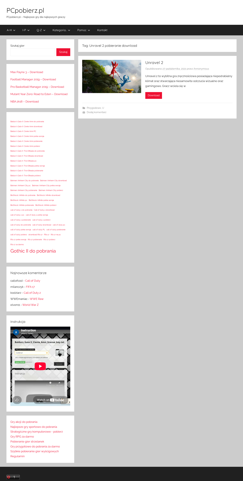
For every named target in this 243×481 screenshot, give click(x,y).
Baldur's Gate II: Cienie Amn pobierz (25, 146)
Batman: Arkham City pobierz (51, 190)
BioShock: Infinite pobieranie (22, 205)
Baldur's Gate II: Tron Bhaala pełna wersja (27, 166)
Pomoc (81, 30)
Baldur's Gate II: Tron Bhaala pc (23, 161)
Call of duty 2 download (44, 210)
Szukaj (63, 52)
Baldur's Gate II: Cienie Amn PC (23, 131)
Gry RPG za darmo (22, 436)
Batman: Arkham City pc (20, 185)
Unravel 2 (154, 62)
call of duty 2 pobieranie (20, 220)
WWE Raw (37, 299)
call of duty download (41, 225)
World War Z (30, 304)
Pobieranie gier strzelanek (27, 441)
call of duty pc (59, 225)
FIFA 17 (30, 286)
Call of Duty (32, 280)
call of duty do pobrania (20, 225)
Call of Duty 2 (32, 292)
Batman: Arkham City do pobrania (24, 180)
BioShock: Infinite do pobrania (22, 195)
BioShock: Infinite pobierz (45, 205)
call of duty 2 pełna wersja (37, 215)
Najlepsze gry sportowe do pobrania (33, 426)
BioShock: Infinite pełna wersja (41, 200)
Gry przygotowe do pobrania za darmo (35, 446)
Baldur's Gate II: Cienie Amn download (26, 126)
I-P (24, 30)
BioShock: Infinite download (48, 195)
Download (154, 95)
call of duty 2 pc (17, 215)
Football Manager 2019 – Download (33, 79)
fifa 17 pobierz (49, 239)
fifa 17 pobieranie (35, 239)
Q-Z (39, 30)
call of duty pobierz (18, 235)
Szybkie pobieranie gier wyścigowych (34, 451)
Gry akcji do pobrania (23, 421)
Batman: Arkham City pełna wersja (46, 185)
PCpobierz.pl (25, 10)
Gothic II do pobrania (33, 251)
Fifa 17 (46, 235)
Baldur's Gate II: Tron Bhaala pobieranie (26, 171)
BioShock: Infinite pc (18, 200)
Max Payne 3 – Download (26, 72)
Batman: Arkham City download (53, 180)
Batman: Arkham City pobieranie (23, 190)
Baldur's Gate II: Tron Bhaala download (26, 156)
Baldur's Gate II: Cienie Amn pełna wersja (27, 136)
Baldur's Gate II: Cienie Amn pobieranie (26, 141)
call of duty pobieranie (55, 230)
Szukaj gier (17, 45)
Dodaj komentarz (96, 112)
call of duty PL (39, 230)
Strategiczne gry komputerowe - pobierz (36, 431)
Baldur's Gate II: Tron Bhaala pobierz (25, 176)
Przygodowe (94, 107)
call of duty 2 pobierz (41, 220)
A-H (9, 30)
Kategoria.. (60, 30)
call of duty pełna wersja (20, 230)
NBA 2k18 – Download (24, 101)
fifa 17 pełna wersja (18, 239)
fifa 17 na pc (56, 235)
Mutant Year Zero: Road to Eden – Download (39, 94)
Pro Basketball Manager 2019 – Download (37, 86)
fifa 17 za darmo (17, 244)
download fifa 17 (35, 235)
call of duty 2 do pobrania (21, 210)
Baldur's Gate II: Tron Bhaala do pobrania (27, 151)
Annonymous (201, 68)
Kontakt (102, 30)
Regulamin (17, 456)
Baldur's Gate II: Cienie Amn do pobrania (27, 121)
